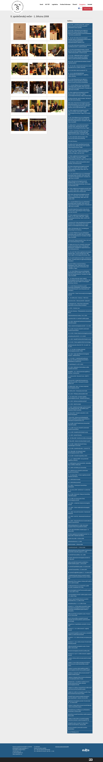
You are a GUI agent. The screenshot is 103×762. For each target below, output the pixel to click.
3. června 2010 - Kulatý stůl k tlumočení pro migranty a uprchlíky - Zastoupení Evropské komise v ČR (78, 382)
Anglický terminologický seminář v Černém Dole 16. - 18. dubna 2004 (79, 701)
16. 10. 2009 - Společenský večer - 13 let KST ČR (79, 448)
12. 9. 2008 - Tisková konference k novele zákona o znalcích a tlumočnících (80, 521)
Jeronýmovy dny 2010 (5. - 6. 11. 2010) (77, 336)
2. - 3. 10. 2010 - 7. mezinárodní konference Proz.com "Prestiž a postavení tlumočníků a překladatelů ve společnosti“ (78, 360)
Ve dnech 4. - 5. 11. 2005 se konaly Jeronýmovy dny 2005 (80, 638)
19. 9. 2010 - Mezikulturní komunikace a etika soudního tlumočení (78, 367)
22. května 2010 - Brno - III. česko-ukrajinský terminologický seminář (78, 387)
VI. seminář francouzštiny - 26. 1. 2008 (76, 554)
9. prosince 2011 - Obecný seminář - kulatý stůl (79, 300)
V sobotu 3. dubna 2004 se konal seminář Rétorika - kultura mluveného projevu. (79, 706)
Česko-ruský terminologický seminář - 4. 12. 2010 (79, 326)
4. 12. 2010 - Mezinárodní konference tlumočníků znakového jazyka (79, 322)
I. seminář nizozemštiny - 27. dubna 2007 (77, 569)
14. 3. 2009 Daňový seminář (74, 482)
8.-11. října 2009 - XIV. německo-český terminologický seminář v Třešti (76, 452)
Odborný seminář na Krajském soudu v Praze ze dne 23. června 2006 (79, 614)
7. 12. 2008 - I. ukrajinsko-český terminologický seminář (79, 503)
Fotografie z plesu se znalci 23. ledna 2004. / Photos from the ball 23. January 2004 (78, 723)
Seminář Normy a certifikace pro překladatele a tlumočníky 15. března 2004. (79, 710)
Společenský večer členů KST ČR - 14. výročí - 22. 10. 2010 (79, 345)
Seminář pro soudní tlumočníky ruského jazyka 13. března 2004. (80, 714)
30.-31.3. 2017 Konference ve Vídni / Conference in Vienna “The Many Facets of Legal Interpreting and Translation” (79, 259)
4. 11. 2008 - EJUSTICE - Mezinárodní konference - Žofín (79, 517)
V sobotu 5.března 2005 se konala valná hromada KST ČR (79, 658)
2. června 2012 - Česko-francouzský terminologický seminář (80, 294)
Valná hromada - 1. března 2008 (75, 544)
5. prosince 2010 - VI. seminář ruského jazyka (78, 318)
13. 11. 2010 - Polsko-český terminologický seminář (80, 333)
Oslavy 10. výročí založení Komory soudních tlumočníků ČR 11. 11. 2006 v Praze (78, 599)
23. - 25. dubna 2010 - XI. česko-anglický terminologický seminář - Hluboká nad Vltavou (79, 397)
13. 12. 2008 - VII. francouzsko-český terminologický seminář (76, 499)
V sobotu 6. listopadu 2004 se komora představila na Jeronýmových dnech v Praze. (79, 678)
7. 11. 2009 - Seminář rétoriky (75, 435)
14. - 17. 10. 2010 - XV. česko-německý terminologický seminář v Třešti (76, 350)
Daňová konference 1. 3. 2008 (75, 541)
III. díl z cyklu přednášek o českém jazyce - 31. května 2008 (78, 530)
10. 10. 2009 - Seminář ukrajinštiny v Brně (77, 456)
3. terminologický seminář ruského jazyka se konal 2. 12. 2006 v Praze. (80, 595)
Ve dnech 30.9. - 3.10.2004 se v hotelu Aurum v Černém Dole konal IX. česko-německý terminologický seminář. (78, 683)
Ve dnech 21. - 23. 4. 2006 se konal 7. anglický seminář (78, 629)
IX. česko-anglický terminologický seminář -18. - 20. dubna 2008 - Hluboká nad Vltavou (80, 534)
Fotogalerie (82, 4)
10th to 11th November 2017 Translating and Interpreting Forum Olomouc (78, 229)
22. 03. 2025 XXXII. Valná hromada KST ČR (77, 70)
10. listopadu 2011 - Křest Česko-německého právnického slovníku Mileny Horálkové (78, 304)
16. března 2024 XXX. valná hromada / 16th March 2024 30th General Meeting (79, 99)
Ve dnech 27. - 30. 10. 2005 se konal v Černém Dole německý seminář (79, 642)
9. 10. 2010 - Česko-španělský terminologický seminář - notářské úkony (78, 354)
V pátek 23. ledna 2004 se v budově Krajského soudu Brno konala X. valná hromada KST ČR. (78, 719)
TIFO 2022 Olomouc (72, 141)
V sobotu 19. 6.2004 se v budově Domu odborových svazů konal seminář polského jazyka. (80, 688)
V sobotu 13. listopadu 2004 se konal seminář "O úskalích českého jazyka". (79, 673)
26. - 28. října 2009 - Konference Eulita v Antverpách (80, 438)
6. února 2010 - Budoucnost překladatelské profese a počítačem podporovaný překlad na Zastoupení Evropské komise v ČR (78, 419)
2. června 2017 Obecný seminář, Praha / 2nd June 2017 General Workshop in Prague (79, 240)
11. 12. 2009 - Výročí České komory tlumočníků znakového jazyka (79, 424)
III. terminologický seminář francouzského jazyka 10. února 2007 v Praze (79, 590)
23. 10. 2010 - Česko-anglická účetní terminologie (79, 342)
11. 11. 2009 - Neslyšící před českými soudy (78, 432)
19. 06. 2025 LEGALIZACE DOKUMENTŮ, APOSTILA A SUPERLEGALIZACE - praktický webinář (79, 46)
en (81, 8)
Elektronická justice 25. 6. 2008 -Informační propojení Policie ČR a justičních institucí (78, 525)
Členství (75, 4)
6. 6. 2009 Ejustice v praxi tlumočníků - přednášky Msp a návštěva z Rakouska (79, 463)
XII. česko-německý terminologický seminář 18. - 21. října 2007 (79, 558)
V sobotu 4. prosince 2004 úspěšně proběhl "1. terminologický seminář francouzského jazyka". (79, 669)
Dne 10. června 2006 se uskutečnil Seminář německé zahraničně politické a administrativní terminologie (79, 619)
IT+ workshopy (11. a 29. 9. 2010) (75, 364)
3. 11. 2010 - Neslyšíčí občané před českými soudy (79, 339)
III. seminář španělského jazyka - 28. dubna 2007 (79, 566)
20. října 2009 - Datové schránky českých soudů (79, 441)
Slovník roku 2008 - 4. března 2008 (76, 538)
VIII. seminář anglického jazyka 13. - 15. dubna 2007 (80, 572)
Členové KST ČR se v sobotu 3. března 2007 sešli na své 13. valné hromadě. (80, 582)
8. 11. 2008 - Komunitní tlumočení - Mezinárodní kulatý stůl (79, 512)
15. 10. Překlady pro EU (73, 732)
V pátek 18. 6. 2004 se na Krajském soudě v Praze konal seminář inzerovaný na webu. (79, 692)
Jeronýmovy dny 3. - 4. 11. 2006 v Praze (77, 603)
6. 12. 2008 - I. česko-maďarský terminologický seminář (78, 508)
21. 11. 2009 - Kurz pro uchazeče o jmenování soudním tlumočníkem (78, 428)
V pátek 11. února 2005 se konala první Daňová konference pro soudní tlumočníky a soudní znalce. (79, 664)
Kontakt (90, 4)
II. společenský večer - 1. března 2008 (76, 547)
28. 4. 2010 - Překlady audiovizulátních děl (78, 394)
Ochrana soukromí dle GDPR (62, 746)
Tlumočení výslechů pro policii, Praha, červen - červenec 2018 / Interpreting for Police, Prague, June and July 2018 (79, 210)
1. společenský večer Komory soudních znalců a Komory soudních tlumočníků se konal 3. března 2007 (79, 577)
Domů (41, 4)
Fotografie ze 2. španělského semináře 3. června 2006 (79, 624)
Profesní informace (65, 4)
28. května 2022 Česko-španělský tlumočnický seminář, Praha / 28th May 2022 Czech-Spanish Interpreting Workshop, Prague (79, 145)
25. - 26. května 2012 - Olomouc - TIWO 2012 (78, 298)
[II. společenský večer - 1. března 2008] (18, 13)
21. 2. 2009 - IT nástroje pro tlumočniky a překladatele (77, 486)
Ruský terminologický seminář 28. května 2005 (79, 650)
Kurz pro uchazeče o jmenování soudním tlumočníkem (77, 728)
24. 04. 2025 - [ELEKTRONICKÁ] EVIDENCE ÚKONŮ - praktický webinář (79, 62)
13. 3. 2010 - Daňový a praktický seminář (77, 401)
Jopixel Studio (90, 760)
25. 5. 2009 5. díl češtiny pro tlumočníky (77, 467)
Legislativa (55, 4)
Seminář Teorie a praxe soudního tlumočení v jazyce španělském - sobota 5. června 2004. (78, 697)
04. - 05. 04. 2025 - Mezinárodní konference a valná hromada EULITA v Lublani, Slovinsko (79, 66)
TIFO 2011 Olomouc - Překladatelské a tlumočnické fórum (80, 311)
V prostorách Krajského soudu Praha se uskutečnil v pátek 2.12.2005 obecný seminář (80, 633)
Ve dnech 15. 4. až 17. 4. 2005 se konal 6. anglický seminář (79, 654)
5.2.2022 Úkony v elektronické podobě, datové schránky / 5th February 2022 (79, 162)
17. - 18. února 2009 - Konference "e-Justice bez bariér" (79, 490)
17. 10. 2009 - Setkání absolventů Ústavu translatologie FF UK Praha (77, 444)
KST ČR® (47, 4)
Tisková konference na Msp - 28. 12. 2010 (77, 315)
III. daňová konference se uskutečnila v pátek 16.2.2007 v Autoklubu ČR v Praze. (78, 586)
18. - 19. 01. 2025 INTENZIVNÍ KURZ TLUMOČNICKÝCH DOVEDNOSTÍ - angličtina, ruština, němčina (78, 75)
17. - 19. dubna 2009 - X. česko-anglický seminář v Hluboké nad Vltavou (79, 475)
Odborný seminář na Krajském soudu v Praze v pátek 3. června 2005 (79, 647)
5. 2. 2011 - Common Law (74, 308)
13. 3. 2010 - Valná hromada (74, 404)
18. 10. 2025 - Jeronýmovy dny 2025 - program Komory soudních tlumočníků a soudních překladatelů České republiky (78, 26)
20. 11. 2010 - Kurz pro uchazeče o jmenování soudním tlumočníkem (78, 329)
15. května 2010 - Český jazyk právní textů (77, 391)
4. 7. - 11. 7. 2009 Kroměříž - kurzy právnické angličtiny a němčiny (78, 459)
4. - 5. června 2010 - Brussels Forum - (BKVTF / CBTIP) (78, 376)
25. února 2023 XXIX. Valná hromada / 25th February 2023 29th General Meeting (78, 137)
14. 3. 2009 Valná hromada (74, 479)
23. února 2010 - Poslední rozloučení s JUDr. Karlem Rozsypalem (78, 413)
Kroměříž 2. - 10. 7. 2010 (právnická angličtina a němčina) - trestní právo (79, 372)
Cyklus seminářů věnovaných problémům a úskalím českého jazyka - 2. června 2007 (78, 562)
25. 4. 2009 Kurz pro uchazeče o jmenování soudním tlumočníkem (78, 471)
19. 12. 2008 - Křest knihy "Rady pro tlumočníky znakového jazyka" (79, 494)
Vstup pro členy (87, 8)
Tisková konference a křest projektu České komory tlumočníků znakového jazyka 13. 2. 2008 (80, 551)
